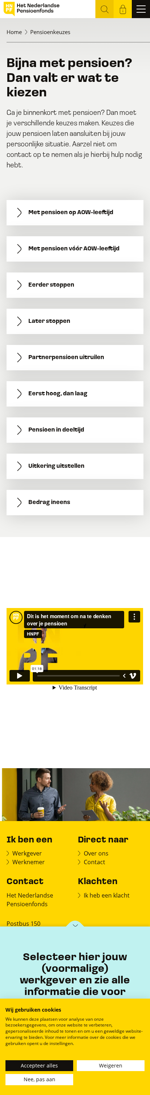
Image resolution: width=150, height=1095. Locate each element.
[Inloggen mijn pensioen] (123, 9)
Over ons (96, 853)
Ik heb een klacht (107, 895)
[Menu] (141, 9)
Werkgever (27, 853)
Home (14, 32)
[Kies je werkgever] (75, 927)
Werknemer (28, 862)
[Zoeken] (104, 9)
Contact (94, 862)
